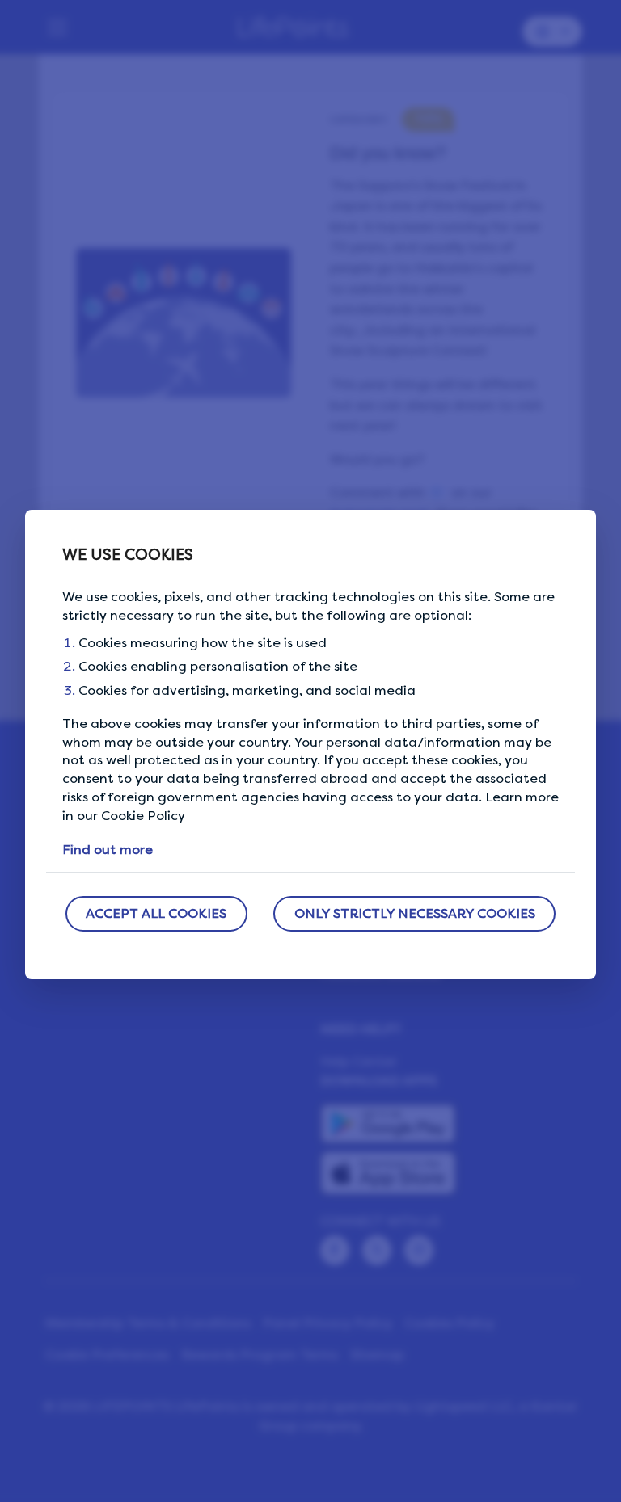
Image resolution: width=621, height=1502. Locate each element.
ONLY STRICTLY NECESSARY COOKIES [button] (414, 913)
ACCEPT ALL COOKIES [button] (156, 913)
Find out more (107, 849)
